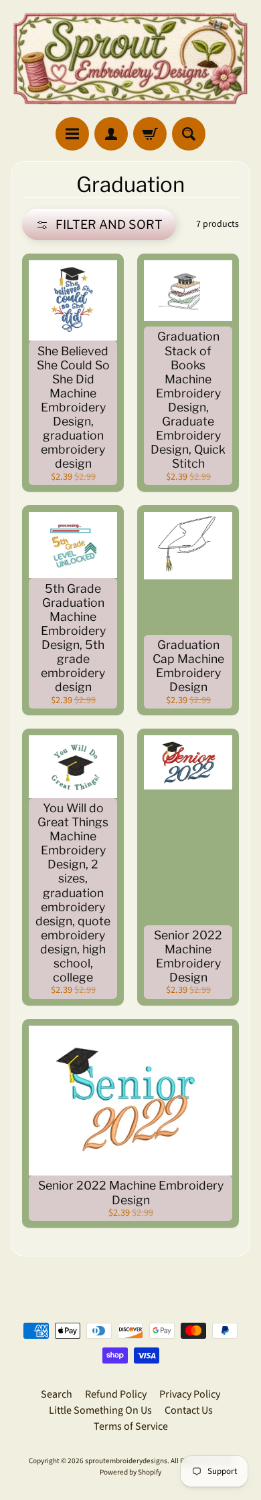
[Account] (111, 134)
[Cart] (150, 134)
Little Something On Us (100, 1410)
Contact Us (189, 1410)
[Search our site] (188, 134)
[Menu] (72, 134)
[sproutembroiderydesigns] (130, 58)
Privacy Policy (189, 1394)
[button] (99, 224)
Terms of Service (131, 1426)
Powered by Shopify (130, 1472)
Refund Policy (116, 1394)
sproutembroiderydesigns (126, 1461)
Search (56, 1394)
